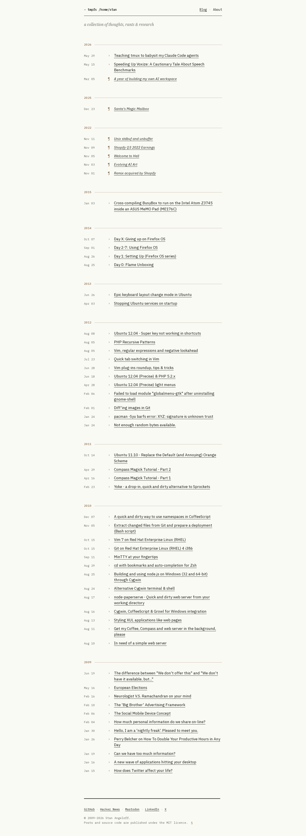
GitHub (89, 809)
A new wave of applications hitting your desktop (155, 762)
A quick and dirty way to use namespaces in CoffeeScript (162, 516)
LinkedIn (152, 809)
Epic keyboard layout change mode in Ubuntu (153, 294)
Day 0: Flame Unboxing (134, 264)
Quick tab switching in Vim (136, 359)
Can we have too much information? (144, 753)
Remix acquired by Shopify (135, 173)
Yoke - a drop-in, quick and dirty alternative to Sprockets (162, 486)
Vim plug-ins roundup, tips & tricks (144, 367)
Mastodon (132, 809)
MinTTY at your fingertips (136, 556)
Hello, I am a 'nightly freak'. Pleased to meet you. (156, 730)
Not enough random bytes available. (145, 424)
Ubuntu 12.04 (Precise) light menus (145, 384)
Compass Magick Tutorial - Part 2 (142, 469)
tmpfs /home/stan (100, 10)
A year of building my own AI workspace (145, 78)
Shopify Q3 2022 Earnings (134, 147)
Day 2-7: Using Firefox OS (136, 247)
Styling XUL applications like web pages (148, 620)
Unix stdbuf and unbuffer (133, 138)
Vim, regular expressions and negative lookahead (156, 350)
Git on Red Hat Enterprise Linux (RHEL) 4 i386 (153, 548)
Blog (203, 10)
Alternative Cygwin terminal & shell (144, 588)
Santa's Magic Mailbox (131, 108)
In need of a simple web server (140, 643)
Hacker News (110, 809)
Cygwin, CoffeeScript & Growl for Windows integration (160, 611)
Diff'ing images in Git (132, 407)
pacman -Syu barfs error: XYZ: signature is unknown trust (163, 416)
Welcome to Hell (126, 156)
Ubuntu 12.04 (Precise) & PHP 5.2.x (144, 376)
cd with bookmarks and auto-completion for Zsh (155, 565)
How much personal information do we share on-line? (159, 721)
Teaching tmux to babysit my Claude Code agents (156, 55)
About (217, 10)
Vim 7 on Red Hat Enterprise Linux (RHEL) (150, 539)
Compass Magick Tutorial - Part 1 (142, 477)
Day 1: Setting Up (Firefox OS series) (145, 256)
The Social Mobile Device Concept (142, 713)
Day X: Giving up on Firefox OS (139, 238)
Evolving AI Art (125, 164)
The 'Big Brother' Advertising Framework (149, 704)
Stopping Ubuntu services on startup (145, 303)
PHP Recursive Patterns (134, 342)
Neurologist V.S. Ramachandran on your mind (152, 696)
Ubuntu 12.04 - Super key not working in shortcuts (157, 333)
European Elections (130, 687)
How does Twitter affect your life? (143, 770)
